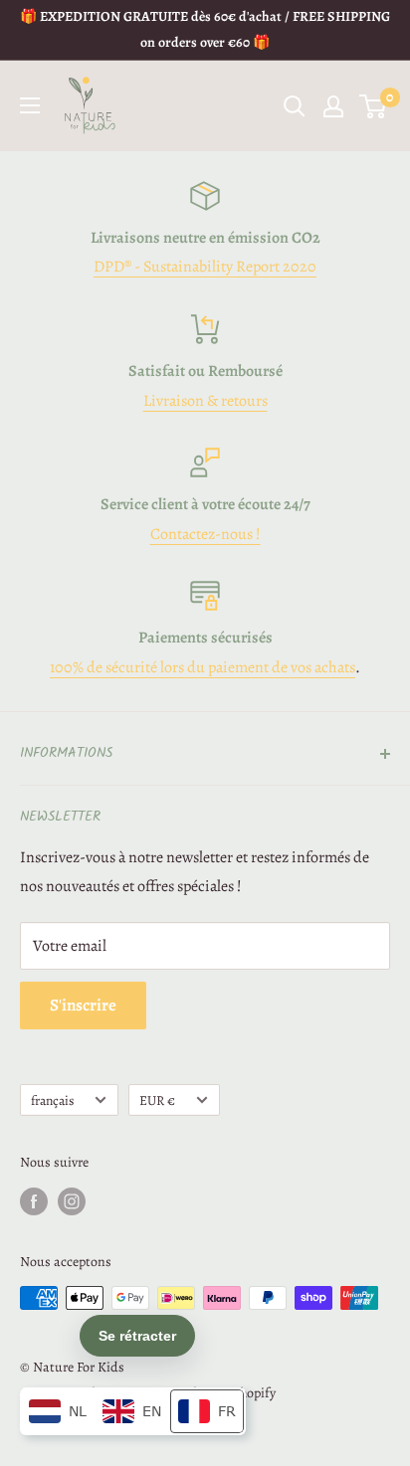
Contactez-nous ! (205, 534)
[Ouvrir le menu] (30, 105)
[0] (373, 106)
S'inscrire (83, 1005)
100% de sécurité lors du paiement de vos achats (202, 667)
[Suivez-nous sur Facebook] (34, 1201)
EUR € (157, 1100)
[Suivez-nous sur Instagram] (72, 1201)
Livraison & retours (205, 401)
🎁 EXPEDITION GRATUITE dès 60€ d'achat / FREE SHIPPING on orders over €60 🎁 (205, 29)
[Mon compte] (333, 106)
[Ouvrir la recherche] (295, 106)
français (52, 1100)
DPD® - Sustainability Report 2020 (205, 266)
